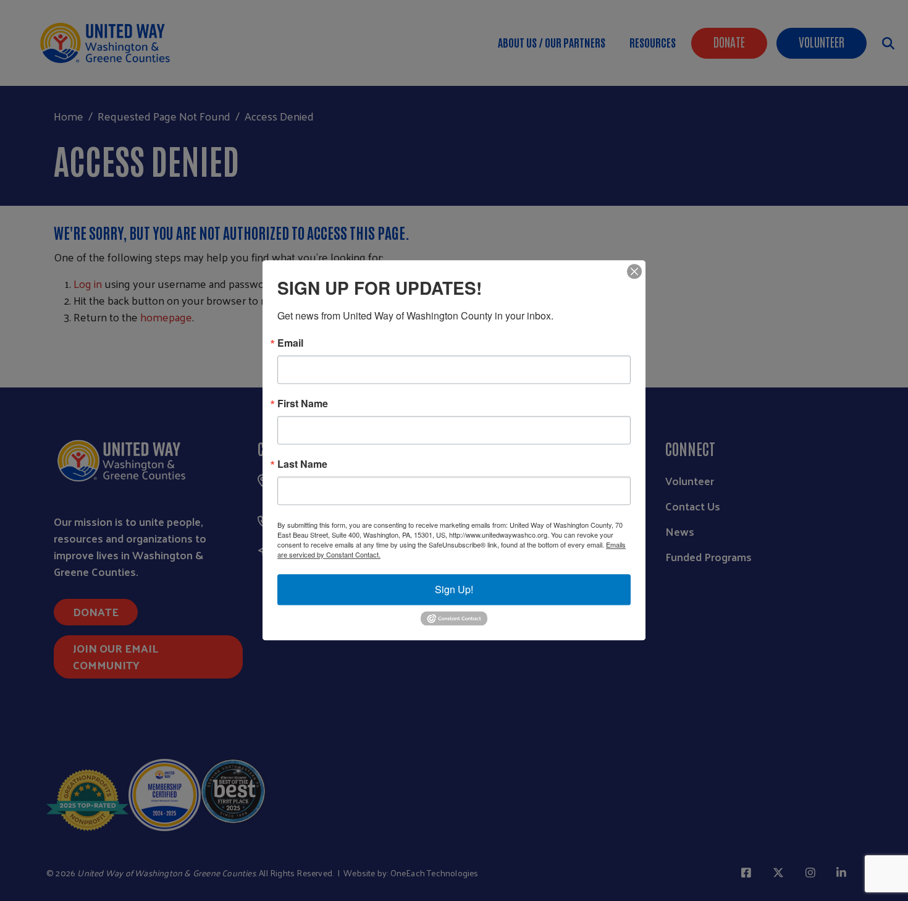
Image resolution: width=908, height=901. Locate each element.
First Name (302, 403)
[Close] (634, 271)
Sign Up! (454, 589)
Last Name (302, 464)
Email (290, 343)
